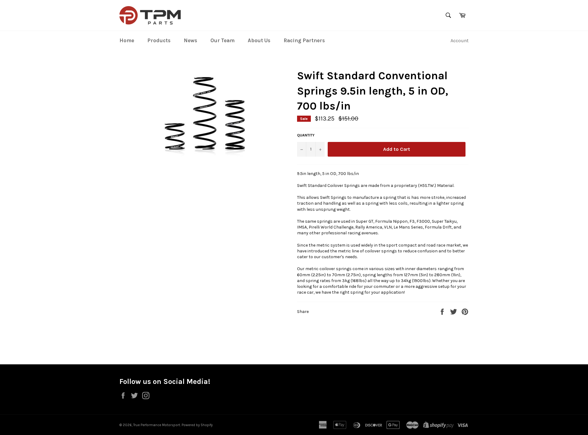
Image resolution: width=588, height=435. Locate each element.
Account (459, 40)
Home (126, 40)
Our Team (222, 40)
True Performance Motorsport (156, 425)
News (190, 40)
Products (159, 40)
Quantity (306, 135)
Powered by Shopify (197, 425)
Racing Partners (304, 40)
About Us (259, 40)
